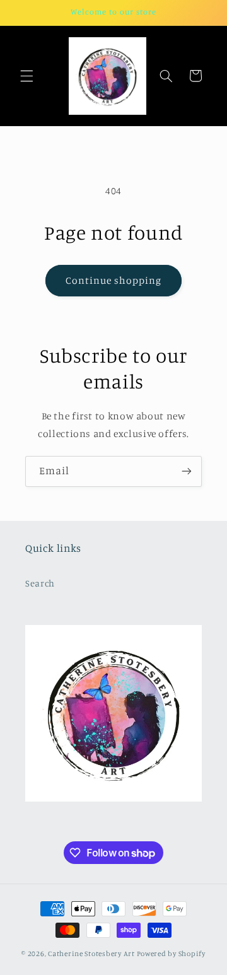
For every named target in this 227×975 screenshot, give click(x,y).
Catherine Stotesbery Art (91, 953)
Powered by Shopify (171, 953)
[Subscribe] (186, 471)
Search (40, 583)
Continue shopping (114, 280)
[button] (26, 75)
